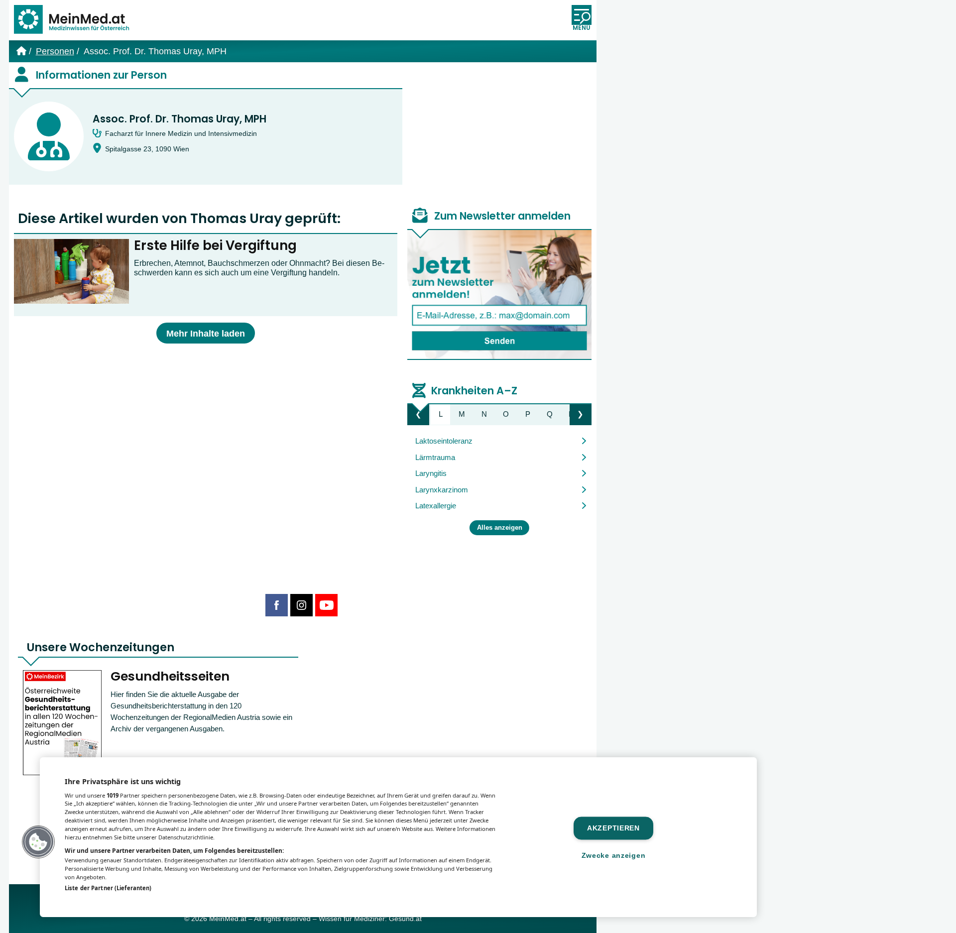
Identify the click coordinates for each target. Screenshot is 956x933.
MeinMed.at (227, 919)
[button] (38, 842)
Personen (55, 51)
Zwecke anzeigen (614, 855)
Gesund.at (405, 919)
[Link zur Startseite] (76, 20)
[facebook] (276, 605)
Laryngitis (431, 473)
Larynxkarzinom (441, 489)
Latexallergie (435, 505)
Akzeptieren (613, 828)
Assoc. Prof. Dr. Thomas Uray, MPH (179, 119)
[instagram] (301, 605)
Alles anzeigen (499, 527)
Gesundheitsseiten (170, 676)
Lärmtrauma (435, 457)
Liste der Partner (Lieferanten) (108, 888)
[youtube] (326, 605)
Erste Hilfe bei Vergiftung (215, 245)
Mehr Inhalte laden (205, 334)
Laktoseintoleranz (444, 441)
